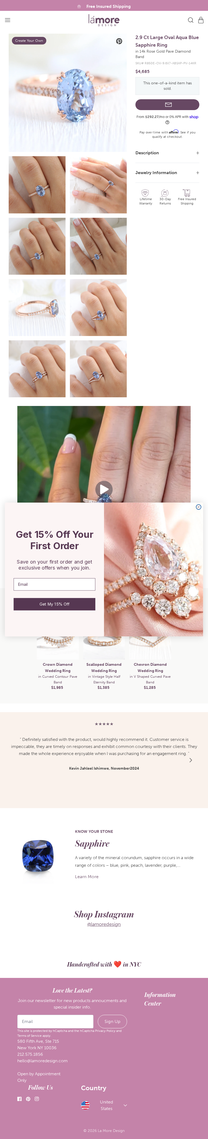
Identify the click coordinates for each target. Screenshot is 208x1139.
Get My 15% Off (54, 604)
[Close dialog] (198, 506)
